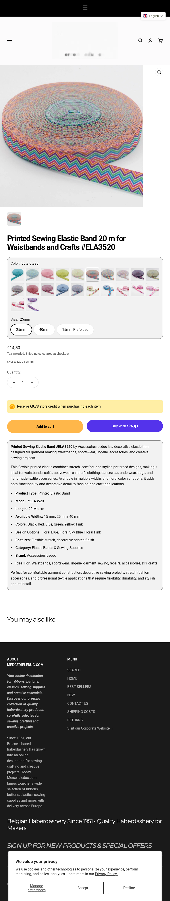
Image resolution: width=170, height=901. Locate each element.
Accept (82, 888)
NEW (71, 695)
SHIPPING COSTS (81, 712)
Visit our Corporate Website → (90, 728)
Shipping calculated (39, 353)
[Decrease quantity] (13, 382)
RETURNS (75, 720)
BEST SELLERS (79, 687)
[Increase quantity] (31, 382)
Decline (129, 888)
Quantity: (14, 372)
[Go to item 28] (14, 219)
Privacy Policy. (106, 874)
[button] (153, 15)
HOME (72, 678)
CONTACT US (77, 703)
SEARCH (74, 670)
